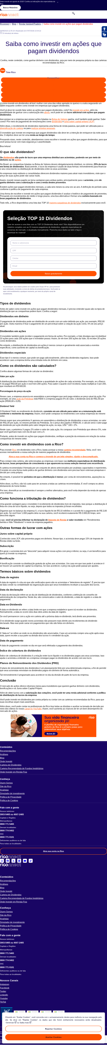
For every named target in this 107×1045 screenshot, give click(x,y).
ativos (47, 112)
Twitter (3, 991)
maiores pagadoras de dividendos (65, 203)
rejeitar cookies (53, 1029)
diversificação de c (8, 128)
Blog (15, 24)
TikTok (3, 1002)
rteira (20, 128)
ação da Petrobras (24, 399)
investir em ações (80, 110)
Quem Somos (6, 783)
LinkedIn (4, 995)
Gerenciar (10, 1023)
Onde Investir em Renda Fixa (13, 772)
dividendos (57, 121)
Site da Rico (5, 786)
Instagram (4, 984)
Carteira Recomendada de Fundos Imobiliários (21, 768)
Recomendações (8, 751)
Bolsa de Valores (60, 119)
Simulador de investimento (12, 793)
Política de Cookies (9, 800)
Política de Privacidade (10, 797)
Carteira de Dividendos (10, 765)
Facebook (4, 988)
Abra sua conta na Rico (53, 851)
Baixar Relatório (10, 8)
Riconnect (5, 24)
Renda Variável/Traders (30, 24)
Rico (14, 450)
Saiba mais (24, 1023)
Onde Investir (6, 761)
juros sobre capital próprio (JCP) (79, 121)
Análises (4, 754)
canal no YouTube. (33, 709)
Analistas (4, 790)
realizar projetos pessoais (43, 128)
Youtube (4, 998)
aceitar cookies (54, 1037)
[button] (53, 747)
